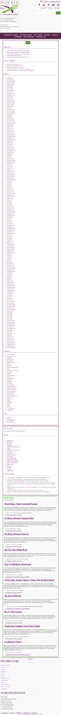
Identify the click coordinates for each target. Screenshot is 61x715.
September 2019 (11, 124)
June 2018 (9, 144)
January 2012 (10, 246)
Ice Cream (9, 383)
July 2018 (9, 143)
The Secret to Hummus (18, 67)
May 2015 (9, 185)
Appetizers (9, 358)
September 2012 (11, 233)
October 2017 (10, 152)
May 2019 (9, 128)
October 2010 (10, 270)
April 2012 (9, 241)
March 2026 (10, 79)
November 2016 (11, 162)
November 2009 (11, 287)
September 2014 (11, 197)
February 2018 (10, 147)
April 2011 (9, 260)
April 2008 (9, 317)
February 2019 (10, 131)
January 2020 (10, 120)
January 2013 (10, 227)
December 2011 (11, 247)
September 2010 (11, 271)
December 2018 (11, 135)
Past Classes (10, 394)
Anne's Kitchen (11, 354)
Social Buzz (10, 402)
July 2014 (9, 200)
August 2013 (10, 217)
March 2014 (10, 206)
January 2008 (10, 322)
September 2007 (11, 328)
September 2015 (11, 179)
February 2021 (10, 109)
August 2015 (10, 181)
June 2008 (9, 314)
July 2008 (9, 312)
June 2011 (9, 257)
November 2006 (11, 344)
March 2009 (10, 300)
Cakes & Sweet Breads (13, 367)
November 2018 (11, 136)
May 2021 (9, 108)
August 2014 (10, 198)
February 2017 (10, 158)
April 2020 (9, 117)
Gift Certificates (5, 678)
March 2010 (10, 281)
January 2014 (10, 209)
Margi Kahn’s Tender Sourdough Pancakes (20, 504)
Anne (8, 64)
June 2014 (9, 201)
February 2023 (10, 93)
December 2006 (11, 343)
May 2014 (9, 203)
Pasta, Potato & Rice (12, 396)
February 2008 (10, 320)
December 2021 (11, 101)
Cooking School (11, 375)
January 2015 (10, 190)
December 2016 (11, 160)
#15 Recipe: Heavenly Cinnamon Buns (19, 518)
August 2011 (10, 254)
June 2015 (9, 184)
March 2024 (10, 89)
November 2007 (11, 325)
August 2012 (10, 235)
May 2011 (9, 258)
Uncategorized (10, 408)
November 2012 (11, 230)
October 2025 (10, 82)
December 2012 (11, 228)
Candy (8, 369)
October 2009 (10, 289)
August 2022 (10, 97)
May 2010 (9, 278)
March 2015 (10, 189)
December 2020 (11, 111)
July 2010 (9, 274)
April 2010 (9, 279)
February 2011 (10, 263)
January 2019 (10, 133)
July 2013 (9, 219)
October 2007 (10, 327)
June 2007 (9, 333)
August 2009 (10, 292)
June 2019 (9, 127)
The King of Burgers (12, 596)
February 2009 (10, 301)
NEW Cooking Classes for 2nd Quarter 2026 (18, 52)
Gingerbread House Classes (14, 55)
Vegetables (10, 410)
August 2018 (10, 141)
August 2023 (10, 90)
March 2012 (10, 243)
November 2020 (11, 112)
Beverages (9, 361)
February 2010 (10, 282)
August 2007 (10, 330)
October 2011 (10, 251)
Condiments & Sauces (12, 370)
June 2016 (9, 166)
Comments (11, 420)
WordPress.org (11, 422)
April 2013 (9, 222)
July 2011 (9, 255)
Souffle (8, 404)
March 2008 (10, 319)
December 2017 (11, 149)
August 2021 (10, 106)
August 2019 (10, 125)
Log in (8, 417)
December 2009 (11, 285)
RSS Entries (30, 658)
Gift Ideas (9, 381)
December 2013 (11, 211)
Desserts (9, 377)
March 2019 (10, 130)
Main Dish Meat (11, 386)
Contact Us (41, 37)
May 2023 (9, 92)
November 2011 (11, 249)
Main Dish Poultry (11, 388)
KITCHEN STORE (26, 35)
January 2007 (10, 341)
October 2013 (10, 214)
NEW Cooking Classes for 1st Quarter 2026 (18, 54)
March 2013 (10, 224)
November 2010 (11, 268)
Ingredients (4, 671)
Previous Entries (8, 500)
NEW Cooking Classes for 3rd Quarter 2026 (18, 51)
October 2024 (10, 85)
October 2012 (10, 231)
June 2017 (9, 155)
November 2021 (11, 103)
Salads (8, 400)
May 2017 (9, 157)
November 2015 (11, 176)
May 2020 (9, 116)
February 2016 (10, 171)
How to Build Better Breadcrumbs (17, 564)
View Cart (44, 8)
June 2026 (9, 78)
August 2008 (10, 311)
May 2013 (9, 220)
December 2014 (11, 192)
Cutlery (3, 682)
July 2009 (9, 293)
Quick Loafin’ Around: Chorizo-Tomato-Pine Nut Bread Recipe (29, 580)
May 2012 (9, 239)
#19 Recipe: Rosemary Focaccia (16, 534)
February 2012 (10, 244)
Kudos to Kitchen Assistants (27, 70)
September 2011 (11, 252)
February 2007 (10, 339)
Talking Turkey (16, 490)
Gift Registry (28, 37)
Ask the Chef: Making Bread (15, 550)
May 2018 (9, 146)
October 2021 (10, 104)
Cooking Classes (11, 35)
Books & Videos (11, 362)
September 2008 (11, 309)
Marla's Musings (11, 391)
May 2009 (9, 297)
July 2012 (9, 236)
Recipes (47, 35)
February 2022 (10, 100)
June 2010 (9, 276)
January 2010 (10, 284)
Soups (8, 405)
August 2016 (10, 163)
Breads (9, 364)
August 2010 (10, 273)
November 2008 (11, 306)
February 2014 (10, 208)
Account (57, 8)
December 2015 (11, 174)
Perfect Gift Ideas (5, 686)
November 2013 (11, 212)
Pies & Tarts (10, 397)
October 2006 (10, 346)
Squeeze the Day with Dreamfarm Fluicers (18, 57)
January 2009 (10, 303)
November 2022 (11, 95)
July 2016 (9, 165)
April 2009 (9, 298)
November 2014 (11, 193)
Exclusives (9, 380)
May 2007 (9, 335)
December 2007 (11, 324)
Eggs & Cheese (11, 378)
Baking (3, 667)
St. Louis (9, 407)
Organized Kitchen (6, 684)
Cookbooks (10, 372)
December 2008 (11, 305)
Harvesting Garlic (16, 64)
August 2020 (10, 114)
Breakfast (9, 366)
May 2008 (9, 316)
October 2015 (10, 178)
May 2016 (9, 168)
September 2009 (11, 290)
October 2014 (10, 195)
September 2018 (11, 139)
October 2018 (10, 138)
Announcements (11, 356)
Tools (2, 674)
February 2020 (10, 119)
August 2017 (10, 154)
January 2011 (10, 265)
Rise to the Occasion (13, 612)
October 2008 (10, 308)
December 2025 (11, 81)
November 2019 (11, 122)
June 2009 (9, 295)
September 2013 (11, 216)
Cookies (9, 373)
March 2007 (10, 338)
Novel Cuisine (10, 393)
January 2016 (10, 173)
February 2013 (10, 225)
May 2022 (9, 98)
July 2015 (9, 182)
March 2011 (10, 262)
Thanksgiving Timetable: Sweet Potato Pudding (22, 626)
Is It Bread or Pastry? (13, 642)
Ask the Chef (10, 359)
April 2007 (9, 336)
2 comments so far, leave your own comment (17, 577)
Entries (10, 419)
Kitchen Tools (10, 385)
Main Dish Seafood (12, 389)
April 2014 (9, 204)
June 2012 (9, 238)
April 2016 (9, 170)
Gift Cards (38, 35)
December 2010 (11, 266)
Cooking (3, 669)
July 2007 (9, 331)
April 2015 (9, 187)
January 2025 (10, 84)
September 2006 (11, 347)
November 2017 (11, 151)
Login (50, 8)
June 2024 (9, 87)
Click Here (7, 431)
